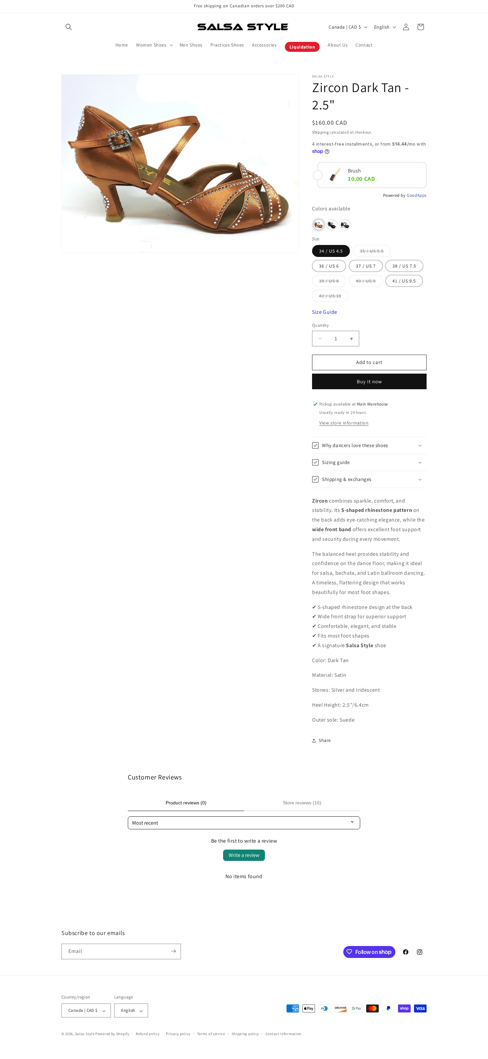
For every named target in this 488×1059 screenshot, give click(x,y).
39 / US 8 (332, 282)
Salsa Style (85, 1034)
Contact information (283, 1034)
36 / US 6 (329, 266)
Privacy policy (178, 1034)
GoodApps (417, 195)
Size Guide (324, 312)
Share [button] (325, 740)
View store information (343, 423)
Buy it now (369, 381)
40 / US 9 (369, 282)
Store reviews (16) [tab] (302, 802)
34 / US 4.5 (331, 251)
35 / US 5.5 (375, 252)
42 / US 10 (333, 297)
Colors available (331, 208)
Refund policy (147, 1034)
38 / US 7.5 (404, 266)
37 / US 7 (366, 266)
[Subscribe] (173, 951)
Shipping (320, 132)
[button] (68, 27)
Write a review (244, 855)
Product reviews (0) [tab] (186, 802)
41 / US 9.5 (404, 281)
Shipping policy (245, 1034)
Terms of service (211, 1034)
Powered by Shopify (112, 1034)
